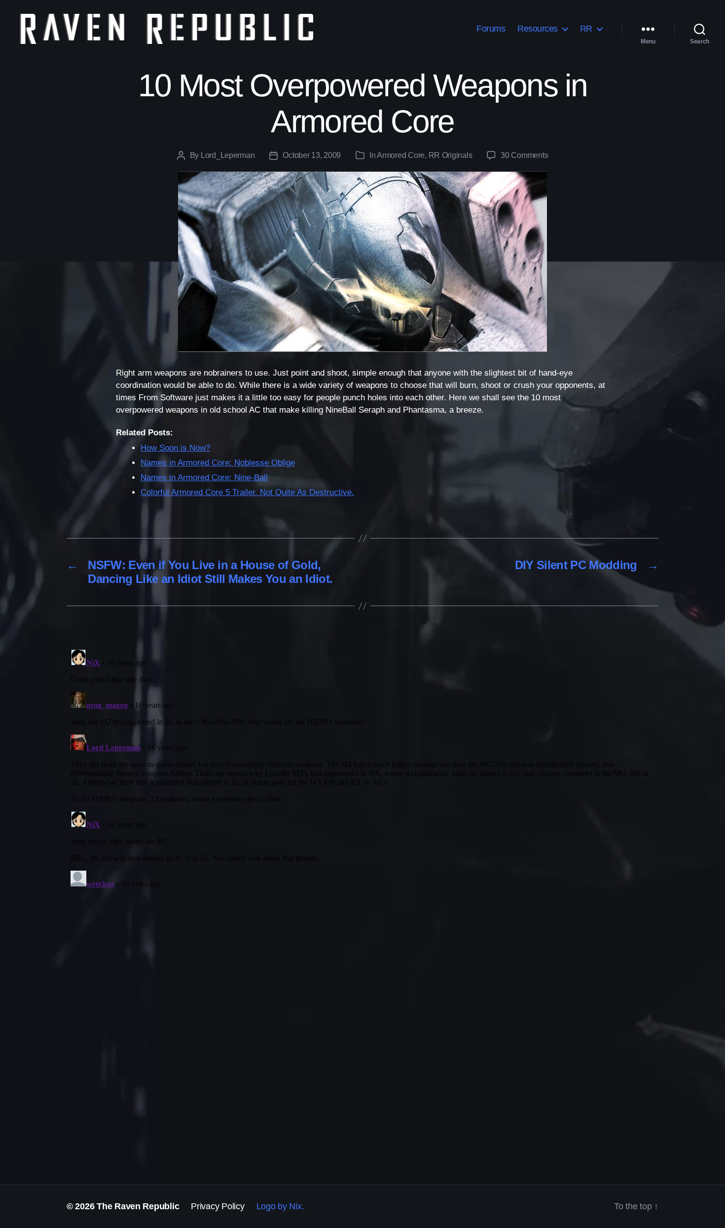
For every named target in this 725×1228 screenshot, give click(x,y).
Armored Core (401, 155)
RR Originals (450, 155)
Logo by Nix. (280, 1206)
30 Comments (524, 155)
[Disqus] (362, 769)
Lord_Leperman (228, 155)
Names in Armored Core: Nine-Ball (204, 477)
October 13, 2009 (312, 155)
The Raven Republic (138, 1206)
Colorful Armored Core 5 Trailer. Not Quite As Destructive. (247, 492)
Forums (490, 29)
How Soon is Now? (175, 448)
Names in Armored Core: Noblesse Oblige (218, 462)
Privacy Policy (217, 1206)
